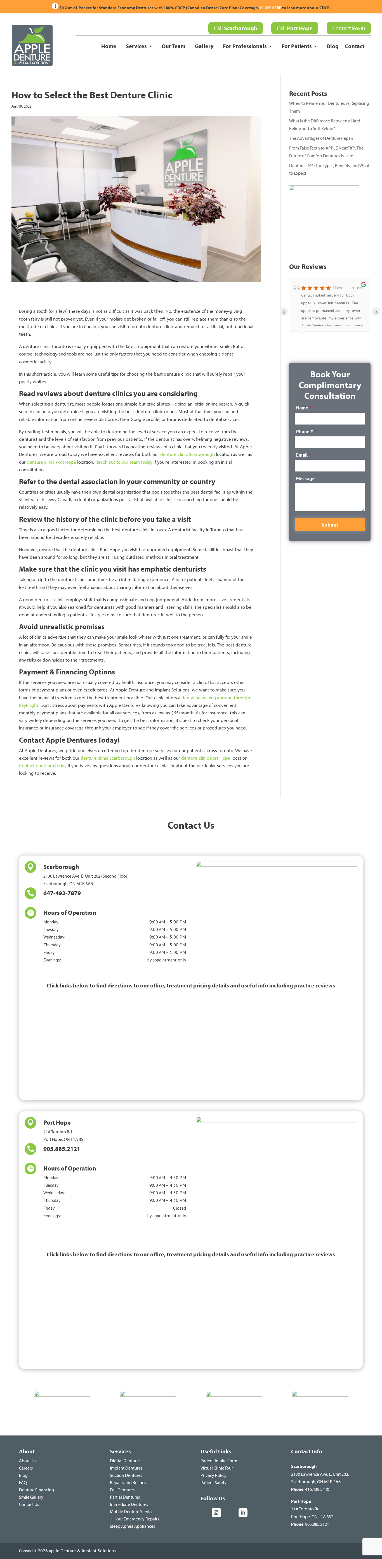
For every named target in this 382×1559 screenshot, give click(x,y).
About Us (27, 1460)
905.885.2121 (61, 1149)
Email (303, 455)
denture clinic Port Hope (51, 462)
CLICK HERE (271, 7)
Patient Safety (214, 1482)
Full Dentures (122, 1489)
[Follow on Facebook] (205, 1512)
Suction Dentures (126, 1475)
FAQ (23, 1482)
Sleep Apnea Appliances (132, 1526)
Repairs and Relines (128, 1482)
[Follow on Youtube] (230, 1512)
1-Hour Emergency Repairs (134, 1519)
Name (304, 408)
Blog (333, 46)
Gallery (204, 46)
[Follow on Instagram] (216, 1512)
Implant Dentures (126, 1468)
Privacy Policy (214, 1475)
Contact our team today (43, 765)
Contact (348, 28)
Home (108, 46)
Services (136, 46)
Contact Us (29, 1504)
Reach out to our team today (123, 462)
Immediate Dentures (129, 1504)
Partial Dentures (125, 1497)
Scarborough (61, 867)
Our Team (173, 46)
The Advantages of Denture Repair (321, 138)
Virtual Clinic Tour (217, 1468)
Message (305, 478)
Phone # (306, 431)
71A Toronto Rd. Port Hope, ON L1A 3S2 (312, 1508)
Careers (26, 1468)
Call (235, 28)
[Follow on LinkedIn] (243, 1512)
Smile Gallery (31, 1497)
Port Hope (57, 1122)
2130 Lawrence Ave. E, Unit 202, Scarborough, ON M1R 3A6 (320, 1473)
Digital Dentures (125, 1460)
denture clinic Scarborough (187, 454)
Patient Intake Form (219, 1460)
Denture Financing (36, 1489)
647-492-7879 (62, 893)
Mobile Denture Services (132, 1511)
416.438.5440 (317, 1489)
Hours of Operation (69, 912)
